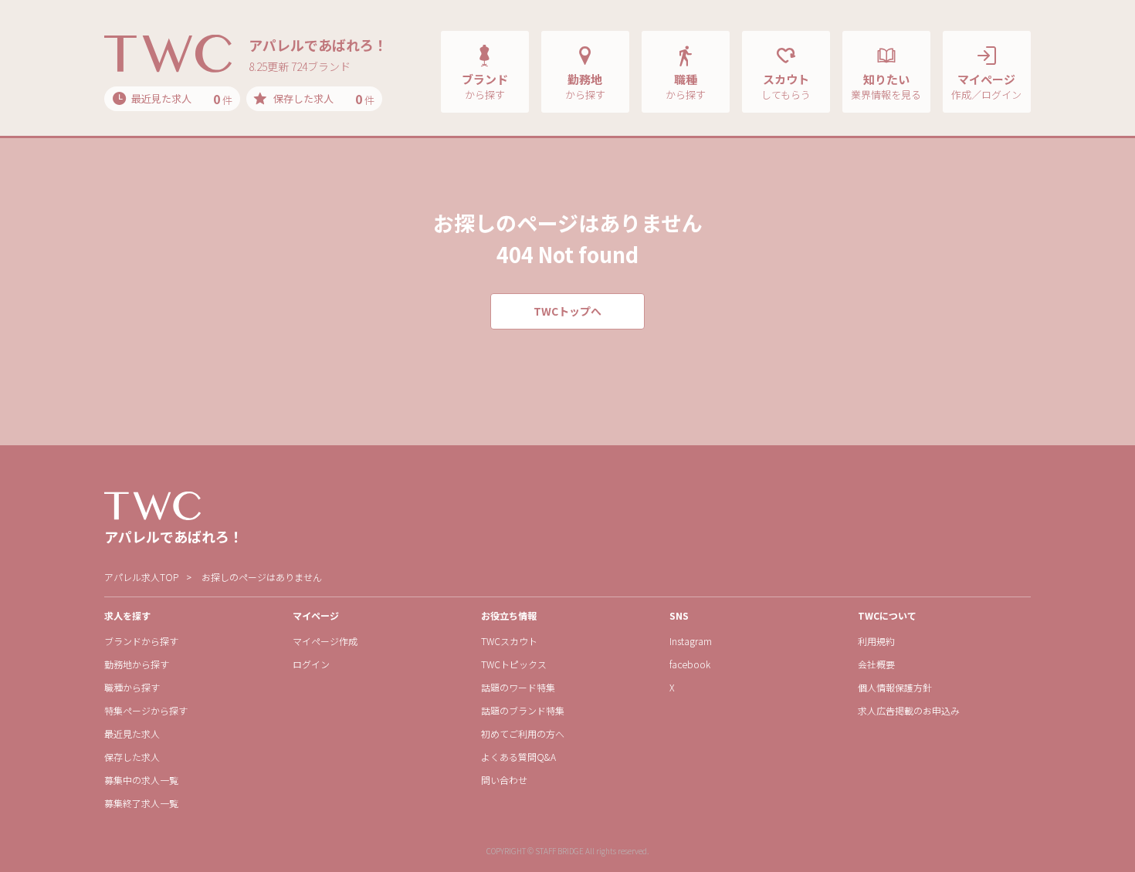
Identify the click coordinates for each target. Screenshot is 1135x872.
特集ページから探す (146, 710)
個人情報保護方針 (895, 687)
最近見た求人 (132, 733)
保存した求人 (132, 756)
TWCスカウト (509, 640)
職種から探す (132, 687)
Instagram (690, 640)
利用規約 (876, 640)
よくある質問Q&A (518, 756)
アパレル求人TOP (141, 576)
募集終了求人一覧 (141, 802)
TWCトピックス (514, 664)
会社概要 (876, 664)
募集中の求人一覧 (141, 779)
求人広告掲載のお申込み (909, 710)
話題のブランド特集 (522, 710)
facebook (689, 664)
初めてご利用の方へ (522, 733)
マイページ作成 (325, 640)
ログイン (311, 664)
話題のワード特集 (518, 687)
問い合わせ (504, 779)
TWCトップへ (567, 311)
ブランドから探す (141, 640)
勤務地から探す (136, 664)
